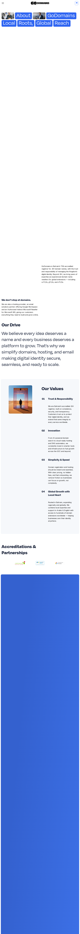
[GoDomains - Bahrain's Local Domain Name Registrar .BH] (40, 3)
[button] (3, 3)
